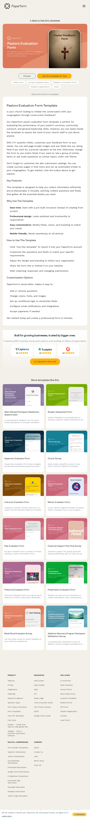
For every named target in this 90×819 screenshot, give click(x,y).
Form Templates (14, 711)
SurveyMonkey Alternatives (14, 762)
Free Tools (12, 720)
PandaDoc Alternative (16, 792)
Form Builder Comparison (18, 748)
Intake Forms (18, 82)
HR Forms (64, 707)
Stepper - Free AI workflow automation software (16, 733)
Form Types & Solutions (17, 707)
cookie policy (7, 816)
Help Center (39, 681)
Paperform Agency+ (15, 698)
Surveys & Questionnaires (38, 82)
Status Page (39, 698)
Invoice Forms (66, 689)
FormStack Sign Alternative (14, 782)
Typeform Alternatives (17, 752)
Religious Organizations (40, 87)
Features (11, 681)
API (35, 694)
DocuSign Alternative (16, 787)
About (36, 748)
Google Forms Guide (42, 716)
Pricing (10, 685)
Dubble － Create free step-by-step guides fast (18, 726)
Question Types (14, 703)
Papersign (11, 694)
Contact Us (38, 752)
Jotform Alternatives (16, 756)
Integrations (12, 689)
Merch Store (39, 761)
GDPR (36, 711)
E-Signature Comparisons (18, 776)
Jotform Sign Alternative (17, 796)
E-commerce (65, 681)
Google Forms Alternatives (18, 772)
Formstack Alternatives (17, 767)
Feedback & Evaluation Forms (65, 82)
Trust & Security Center (43, 703)
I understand (79, 814)
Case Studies (39, 685)
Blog (36, 689)
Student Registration (68, 711)
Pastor (56, 87)
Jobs (36, 756)
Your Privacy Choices (42, 707)
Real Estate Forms (67, 694)
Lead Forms (65, 720)
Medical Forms (66, 703)
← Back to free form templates (45, 20)
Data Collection (66, 685)
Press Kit (37, 765)
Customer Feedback (68, 698)
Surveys (63, 716)
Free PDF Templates (16, 716)
